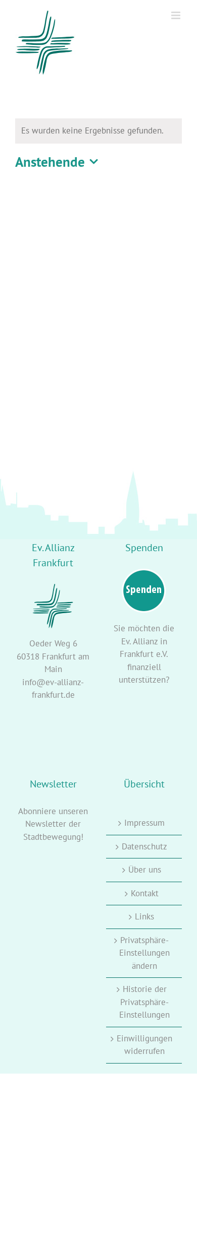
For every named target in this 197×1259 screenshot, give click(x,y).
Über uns (144, 869)
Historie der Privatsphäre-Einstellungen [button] (144, 1001)
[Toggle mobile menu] (176, 15)
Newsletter (45, 823)
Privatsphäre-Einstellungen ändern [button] (144, 953)
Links (144, 916)
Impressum (144, 822)
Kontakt (145, 893)
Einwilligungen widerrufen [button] (144, 1045)
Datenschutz (144, 846)
